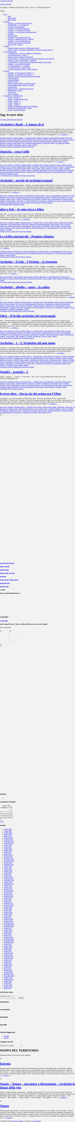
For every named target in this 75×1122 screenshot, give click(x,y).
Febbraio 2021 (8, 903)
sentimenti (36, 141)
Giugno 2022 (8, 893)
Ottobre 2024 (8, 863)
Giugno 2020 (8, 912)
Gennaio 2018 (8, 954)
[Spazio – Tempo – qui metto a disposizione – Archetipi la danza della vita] (1, 1079)
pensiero (71, 139)
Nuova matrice (53, 139)
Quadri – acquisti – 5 (14, 105)
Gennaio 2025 (8, 857)
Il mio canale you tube (7, 573)
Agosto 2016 (8, 981)
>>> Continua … (63, 134)
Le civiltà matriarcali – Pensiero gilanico (27, 236)
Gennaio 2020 (8, 921)
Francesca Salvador (16, 119)
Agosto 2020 (8, 909)
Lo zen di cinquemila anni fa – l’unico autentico (22, 69)
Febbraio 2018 (8, 953)
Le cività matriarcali (10, 51)
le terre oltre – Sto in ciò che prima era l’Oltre (30, 393)
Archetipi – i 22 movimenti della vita (19, 41)
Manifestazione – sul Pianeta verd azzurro (20, 89)
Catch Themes (36, 1121)
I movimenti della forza (38, 228)
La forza (57, 333)
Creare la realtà (60, 165)
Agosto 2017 (8, 960)
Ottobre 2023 (8, 882)
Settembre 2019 (9, 926)
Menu (2, 11)
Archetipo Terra (38, 165)
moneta (2, 203)
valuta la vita (12, 92)
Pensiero (2, 145)
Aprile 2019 (7, 933)
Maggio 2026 (8, 834)
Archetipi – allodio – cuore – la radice (25, 287)
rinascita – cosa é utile (14, 151)
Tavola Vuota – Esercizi (15, 44)
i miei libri (4, 621)
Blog (5, 14)
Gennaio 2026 (8, 840)
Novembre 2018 (9, 940)
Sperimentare (43, 170)
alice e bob (3, 165)
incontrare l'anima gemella (33, 143)
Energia (5, 1063)
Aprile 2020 (7, 916)
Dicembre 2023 (8, 878)
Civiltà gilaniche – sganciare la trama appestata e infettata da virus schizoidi (31, 59)
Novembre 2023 (9, 880)
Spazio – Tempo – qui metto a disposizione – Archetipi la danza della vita (30, 50)
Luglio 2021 (8, 900)
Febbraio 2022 (8, 894)
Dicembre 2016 (8, 974)
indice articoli (12, 18)
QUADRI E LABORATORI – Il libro (20, 108)
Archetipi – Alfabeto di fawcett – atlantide (21, 39)
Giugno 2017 (8, 963)
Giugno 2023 (8, 887)
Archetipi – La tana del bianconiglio (19, 64)
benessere (46, 138)
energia (8, 167)
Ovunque (65, 139)
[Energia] (1, 1059)
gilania (37, 362)
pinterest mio (4, 586)
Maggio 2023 (8, 889)
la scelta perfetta (17, 139)
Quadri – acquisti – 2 (14, 97)
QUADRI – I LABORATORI (13, 96)
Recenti (6, 1038)
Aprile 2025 (7, 852)
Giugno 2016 (8, 985)
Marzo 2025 (7, 854)
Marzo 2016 (7, 988)
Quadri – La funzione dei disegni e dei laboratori (23, 106)
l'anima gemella (69, 167)
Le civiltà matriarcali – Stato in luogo (19, 67)
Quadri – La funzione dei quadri (18, 99)
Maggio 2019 (8, 932)
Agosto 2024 (8, 866)
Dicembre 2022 (8, 891)
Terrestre (42, 141)
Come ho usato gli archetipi (16, 27)
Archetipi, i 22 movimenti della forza (19, 37)
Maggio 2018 (8, 947)
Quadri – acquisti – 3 (14, 101)
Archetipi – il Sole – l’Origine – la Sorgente (28, 261)
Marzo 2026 (7, 836)
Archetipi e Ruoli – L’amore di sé (22, 124)
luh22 (16, 409)
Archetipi (7, 21)
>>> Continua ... (5, 1075)
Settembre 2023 (9, 884)
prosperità (3, 141)
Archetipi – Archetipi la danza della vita (20, 23)
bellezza (39, 138)
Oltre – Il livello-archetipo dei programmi (27, 316)
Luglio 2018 (8, 944)
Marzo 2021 (7, 901)
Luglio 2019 (8, 928)
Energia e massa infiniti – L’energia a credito (21, 83)
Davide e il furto (13, 82)
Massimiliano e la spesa (15, 90)
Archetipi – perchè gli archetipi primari (26, 180)
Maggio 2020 (8, 914)
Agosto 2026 (8, 829)
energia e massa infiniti (14, 143)
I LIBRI (6, 46)
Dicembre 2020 (8, 905)
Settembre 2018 (9, 942)
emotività (69, 165)
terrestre (34, 145)
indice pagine (12, 20)
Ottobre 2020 (8, 907)
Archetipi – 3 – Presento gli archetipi (19, 30)
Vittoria (24, 199)
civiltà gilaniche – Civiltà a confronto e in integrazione (24, 53)
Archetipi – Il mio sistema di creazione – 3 (21, 73)
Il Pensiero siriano (51, 167)
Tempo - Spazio (26, 145)
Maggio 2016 (8, 986)
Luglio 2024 (8, 868)
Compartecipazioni (13, 80)
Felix (1, 304)
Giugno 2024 (8, 870)
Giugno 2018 (8, 946)
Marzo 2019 (7, 935)
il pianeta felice (12, 87)
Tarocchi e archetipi (54, 170)
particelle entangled (38, 197)
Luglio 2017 (8, 962)
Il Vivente (8, 139)
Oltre (59, 139)
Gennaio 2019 (8, 937)
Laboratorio (64, 195)
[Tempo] (1, 1101)
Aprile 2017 (7, 967)
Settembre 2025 (9, 843)
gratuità (62, 138)
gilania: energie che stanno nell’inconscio (20, 57)
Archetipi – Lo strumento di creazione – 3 (20, 74)
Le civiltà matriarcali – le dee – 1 (18, 55)
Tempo (4, 1106)
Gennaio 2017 (8, 972)
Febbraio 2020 (8, 919)
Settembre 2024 (9, 864)
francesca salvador (5, 4)
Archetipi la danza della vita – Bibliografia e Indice (23, 48)
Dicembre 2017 (8, 956)
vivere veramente (13, 78)
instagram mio (4, 583)
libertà (46, 139)
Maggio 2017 (8, 965)
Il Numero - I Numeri (38, 167)
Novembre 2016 (9, 976)
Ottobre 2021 (8, 898)
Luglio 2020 (8, 910)
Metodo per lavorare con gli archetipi (19, 43)
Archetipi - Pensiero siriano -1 (15, 138)
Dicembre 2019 (8, 923)
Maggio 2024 (8, 871)
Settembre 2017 (9, 958)
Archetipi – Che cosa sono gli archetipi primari (22, 32)
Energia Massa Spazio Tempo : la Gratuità (21, 85)
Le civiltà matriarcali (28, 139)
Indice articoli (4, 566)
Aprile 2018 (7, 949)
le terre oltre (39, 139)
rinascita (16, 141)
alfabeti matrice (12, 36)
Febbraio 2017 (8, 970)
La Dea (47, 195)
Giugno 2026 (8, 832)
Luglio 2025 (8, 847)
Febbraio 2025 (8, 855)
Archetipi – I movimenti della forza (18, 28)
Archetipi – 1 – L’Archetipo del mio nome (27, 343)
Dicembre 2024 (8, 859)
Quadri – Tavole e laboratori (16, 110)
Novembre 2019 (9, 924)
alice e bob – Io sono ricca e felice (22, 209)
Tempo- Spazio (10, 199)
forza (23, 143)
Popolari (6, 1036)
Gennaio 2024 (8, 877)
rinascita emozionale (26, 141)
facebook (3, 576)
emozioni (3, 167)
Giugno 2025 (8, 848)
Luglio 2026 (8, 831)
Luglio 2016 (8, 983)
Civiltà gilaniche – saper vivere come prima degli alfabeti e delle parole (29, 62)
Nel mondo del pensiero (62, 143)
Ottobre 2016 (8, 977)
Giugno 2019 (8, 930)
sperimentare (17, 145)
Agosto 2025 (8, 845)
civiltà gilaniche (54, 138)
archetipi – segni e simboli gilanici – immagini (22, 60)
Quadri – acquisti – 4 (14, 103)
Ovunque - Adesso (57, 168)
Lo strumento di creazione (43, 172)
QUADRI (10, 141)
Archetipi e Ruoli (31, 138)
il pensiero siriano (20, 172)
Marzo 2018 (7, 951)
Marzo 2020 (7, 917)
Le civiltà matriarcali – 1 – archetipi (19, 66)
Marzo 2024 (7, 875)
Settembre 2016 (9, 979)
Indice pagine (4, 570)
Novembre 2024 (9, 861)
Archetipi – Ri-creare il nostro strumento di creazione (24, 76)
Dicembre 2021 (8, 896)
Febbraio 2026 (8, 838)
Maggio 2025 (8, 850)
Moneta (28, 168)
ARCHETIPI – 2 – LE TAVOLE (18, 25)
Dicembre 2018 (8, 939)
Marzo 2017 (7, 969)
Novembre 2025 (9, 841)
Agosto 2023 (8, 886)
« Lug (2, 821)
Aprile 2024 (7, 873)
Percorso (6, 71)
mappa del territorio (68, 201)
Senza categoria (17, 226)
